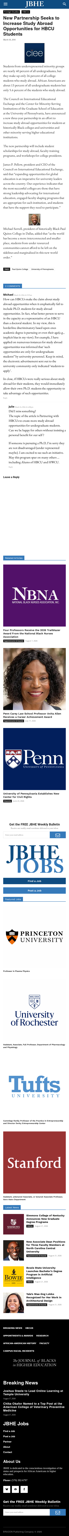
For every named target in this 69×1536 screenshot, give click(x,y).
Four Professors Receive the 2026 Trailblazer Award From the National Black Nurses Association (31, 633)
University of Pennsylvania (42, 269)
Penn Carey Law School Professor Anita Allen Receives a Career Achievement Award (32, 715)
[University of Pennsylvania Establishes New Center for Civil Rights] (34, 759)
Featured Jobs (13, 899)
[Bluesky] (6, 1489)
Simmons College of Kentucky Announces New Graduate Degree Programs (45, 1219)
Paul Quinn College (20, 269)
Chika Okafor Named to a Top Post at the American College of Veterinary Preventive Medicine (34, 1406)
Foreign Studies (11, 11)
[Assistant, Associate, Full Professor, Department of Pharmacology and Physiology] (34, 1010)
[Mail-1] (15, 1489)
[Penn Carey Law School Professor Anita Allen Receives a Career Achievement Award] (34, 679)
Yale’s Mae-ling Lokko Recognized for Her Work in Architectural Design (43, 1297)
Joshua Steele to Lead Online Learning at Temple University (33, 1392)
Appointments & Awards (13, 641)
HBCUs (25, 11)
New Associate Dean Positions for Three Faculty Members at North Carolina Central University (45, 1246)
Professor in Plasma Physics (16, 971)
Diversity (7, 801)
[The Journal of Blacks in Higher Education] (34, 4)
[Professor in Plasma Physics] (34, 937)
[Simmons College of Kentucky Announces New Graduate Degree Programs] (13, 1224)
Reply (5, 398)
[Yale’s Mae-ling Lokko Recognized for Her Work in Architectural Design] (13, 1303)
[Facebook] (24, 1489)
